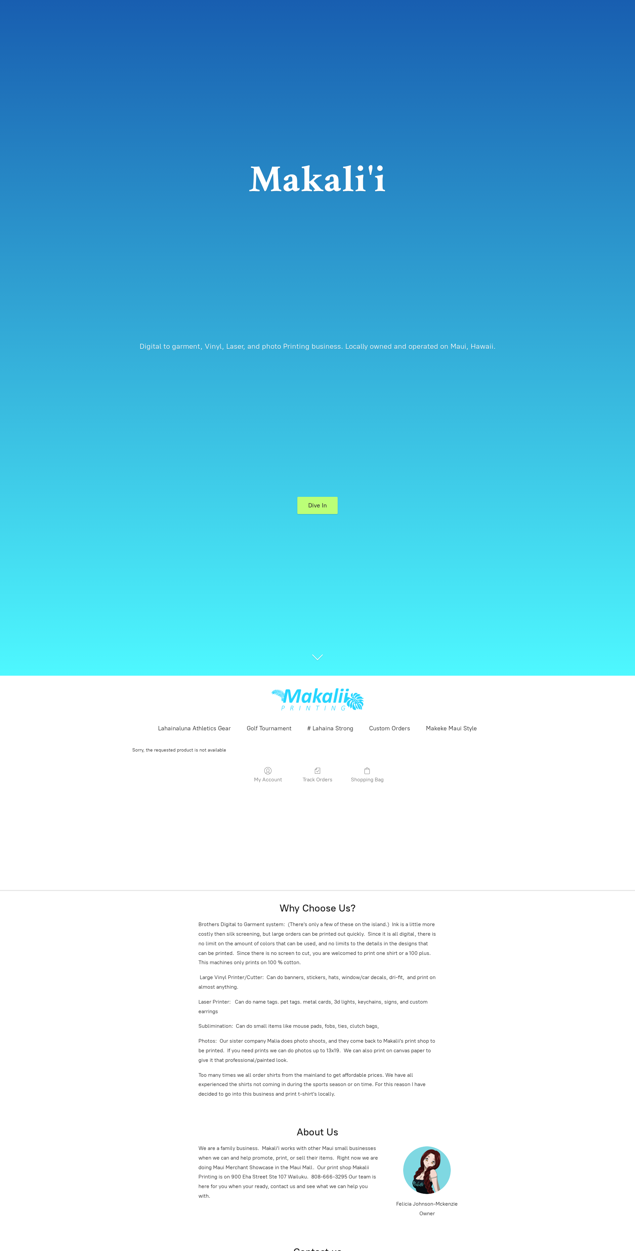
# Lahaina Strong (330, 728)
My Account (268, 779)
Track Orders (317, 779)
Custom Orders (389, 728)
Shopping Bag (367, 779)
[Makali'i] (317, 699)
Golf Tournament (269, 728)
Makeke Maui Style (451, 728)
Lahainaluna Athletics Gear (194, 728)
